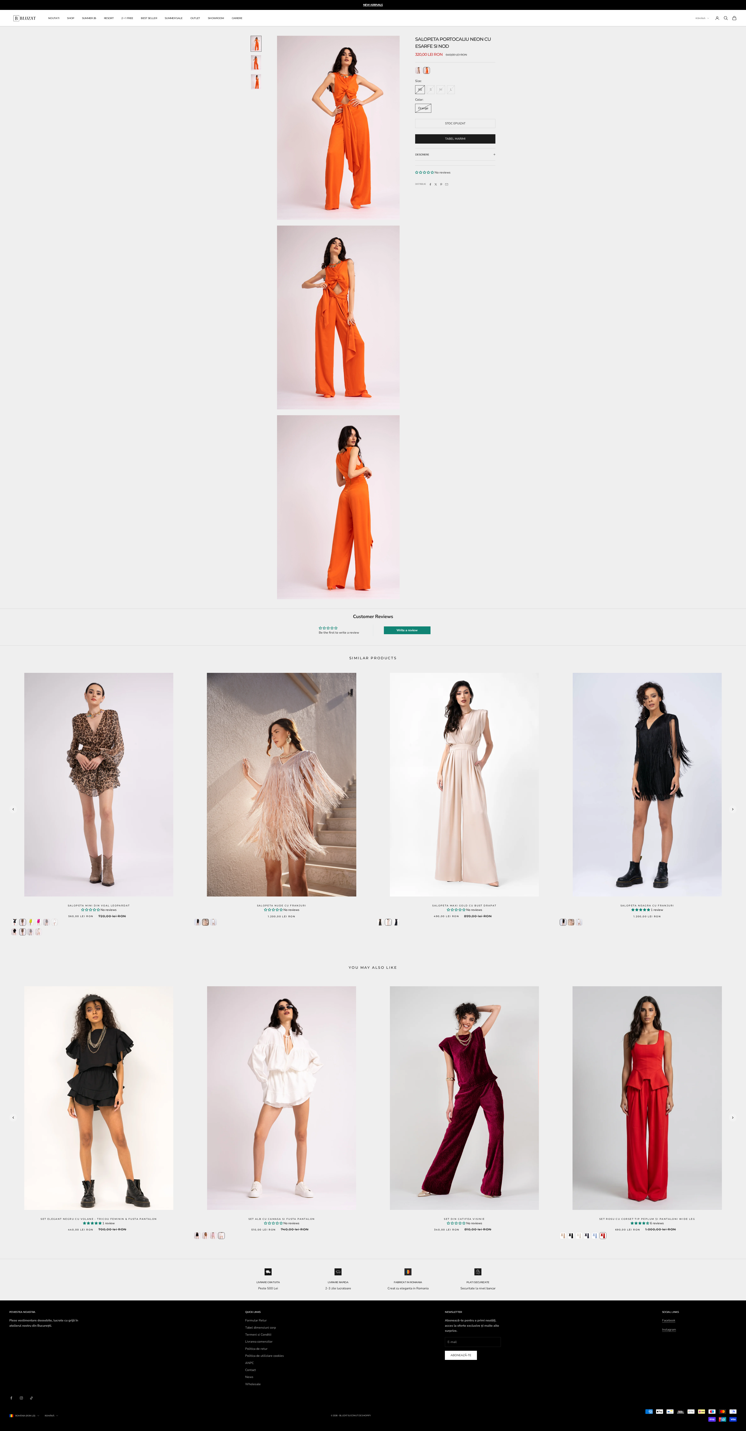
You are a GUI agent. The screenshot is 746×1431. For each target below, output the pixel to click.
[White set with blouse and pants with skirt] (221, 1235)
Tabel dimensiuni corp (260, 1327)
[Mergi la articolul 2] (256, 63)
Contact (250, 1370)
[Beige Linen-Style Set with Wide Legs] (563, 1235)
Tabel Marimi (455, 139)
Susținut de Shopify (359, 1415)
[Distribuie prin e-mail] (446, 184)
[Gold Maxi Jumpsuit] (388, 922)
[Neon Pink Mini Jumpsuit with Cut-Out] (38, 922)
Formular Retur (256, 1320)
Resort (109, 18)
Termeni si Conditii (258, 1334)
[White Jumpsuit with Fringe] (213, 922)
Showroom (216, 18)
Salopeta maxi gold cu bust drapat (464, 905)
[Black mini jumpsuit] (14, 932)
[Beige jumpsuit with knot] (418, 70)
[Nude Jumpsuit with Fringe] (205, 922)
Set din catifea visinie (464, 1218)
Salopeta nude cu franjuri (281, 905)
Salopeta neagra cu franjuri (647, 905)
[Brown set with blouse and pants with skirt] (205, 1235)
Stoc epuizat (455, 123)
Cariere (237, 18)
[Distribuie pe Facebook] (430, 184)
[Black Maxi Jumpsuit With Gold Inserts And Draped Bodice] (380, 922)
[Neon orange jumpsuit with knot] (426, 70)
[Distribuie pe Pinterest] (441, 184)
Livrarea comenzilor (259, 1341)
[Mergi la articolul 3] (256, 82)
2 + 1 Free (127, 18)
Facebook (668, 1320)
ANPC (249, 1363)
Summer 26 (89, 18)
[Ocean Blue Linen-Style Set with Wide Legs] (595, 1235)
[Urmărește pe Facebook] (11, 1398)
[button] (425, 172)
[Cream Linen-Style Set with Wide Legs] (579, 1235)
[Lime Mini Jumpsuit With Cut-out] (30, 922)
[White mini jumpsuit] (38, 932)
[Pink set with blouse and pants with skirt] (213, 1235)
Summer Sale (174, 18)
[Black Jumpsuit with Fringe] (197, 922)
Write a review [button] (407, 630)
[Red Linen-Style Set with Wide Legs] (603, 1235)
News (249, 1377)
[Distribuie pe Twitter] (435, 184)
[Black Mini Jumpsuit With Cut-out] (14, 922)
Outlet (195, 18)
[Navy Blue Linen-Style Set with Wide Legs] (587, 1235)
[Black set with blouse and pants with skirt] (197, 1235)
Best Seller (149, 18)
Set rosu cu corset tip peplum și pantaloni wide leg (647, 1218)
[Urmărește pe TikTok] (31, 1398)
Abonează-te (461, 1355)
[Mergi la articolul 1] (256, 44)
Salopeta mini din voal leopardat (99, 905)
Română (700, 18)
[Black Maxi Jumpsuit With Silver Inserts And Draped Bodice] (396, 922)
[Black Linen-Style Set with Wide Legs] (571, 1235)
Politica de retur (256, 1349)
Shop (70, 18)
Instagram (669, 1329)
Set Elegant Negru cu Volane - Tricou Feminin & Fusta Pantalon (99, 1218)
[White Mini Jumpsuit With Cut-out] (54, 922)
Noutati (53, 18)
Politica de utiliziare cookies (264, 1356)
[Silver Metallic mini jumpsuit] (46, 922)
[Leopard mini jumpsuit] (22, 922)
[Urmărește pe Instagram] (21, 1398)
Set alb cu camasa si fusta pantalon (281, 1218)
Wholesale (253, 1384)
